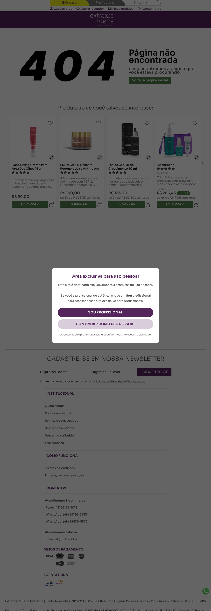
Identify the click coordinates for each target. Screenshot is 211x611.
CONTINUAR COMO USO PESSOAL (105, 324)
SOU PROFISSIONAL (105, 312)
